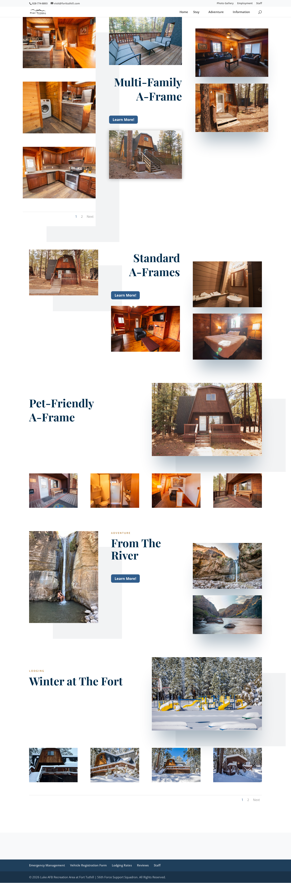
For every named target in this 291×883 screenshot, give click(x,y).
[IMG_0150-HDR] (59, 67)
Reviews (143, 865)
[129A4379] (237, 781)
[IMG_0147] (59, 132)
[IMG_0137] (59, 197)
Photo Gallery (225, 3)
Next (90, 216)
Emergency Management (47, 865)
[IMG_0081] (114, 506)
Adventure (216, 12)
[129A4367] (114, 781)
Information (241, 12)
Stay (196, 12)
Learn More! (123, 119)
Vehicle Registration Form (88, 865)
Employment (245, 3)
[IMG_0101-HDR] (53, 506)
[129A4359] (176, 781)
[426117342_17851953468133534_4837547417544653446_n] (53, 781)
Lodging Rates (122, 865)
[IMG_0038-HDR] (176, 506)
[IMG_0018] (237, 506)
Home (184, 12)
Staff (259, 3)
